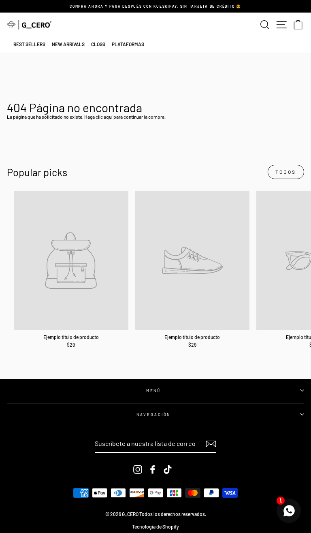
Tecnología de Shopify (155, 526)
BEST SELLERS (29, 44)
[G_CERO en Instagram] (137, 469)
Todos (285, 172)
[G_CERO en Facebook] (152, 469)
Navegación (153, 414)
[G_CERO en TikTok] (167, 469)
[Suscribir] (211, 444)
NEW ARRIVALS (68, 44)
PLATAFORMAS (128, 44)
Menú (153, 390)
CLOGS (98, 44)
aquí (108, 116)
